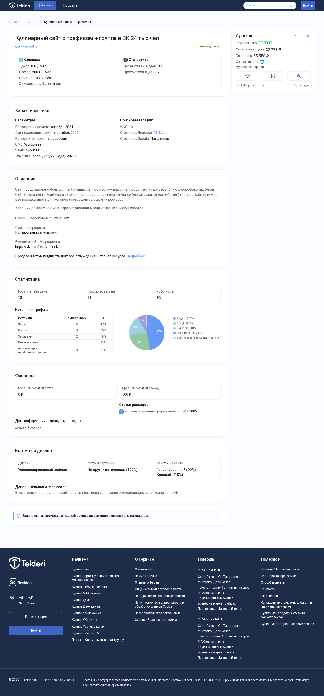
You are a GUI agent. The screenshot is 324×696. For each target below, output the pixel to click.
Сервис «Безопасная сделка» (156, 619)
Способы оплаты (273, 582)
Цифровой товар (230, 608)
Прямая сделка (146, 576)
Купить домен (82, 600)
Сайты (32, 22)
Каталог (15, 22)
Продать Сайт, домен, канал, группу (98, 640)
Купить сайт (80, 569)
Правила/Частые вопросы (280, 569)
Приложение (207, 608)
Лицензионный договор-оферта (158, 589)
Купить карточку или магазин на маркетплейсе (95, 578)
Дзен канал (221, 582)
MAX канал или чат (212, 593)
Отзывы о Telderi (147, 582)
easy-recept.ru (26, 46)
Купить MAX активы (86, 593)
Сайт (201, 576)
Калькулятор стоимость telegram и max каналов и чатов (286, 604)
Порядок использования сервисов (160, 596)
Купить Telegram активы (90, 586)
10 (131, 127)
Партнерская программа (279, 576)
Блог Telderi (269, 596)
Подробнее (136, 256)
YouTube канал (229, 576)
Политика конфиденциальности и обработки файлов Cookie (159, 604)
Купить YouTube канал (88, 626)
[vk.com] (12, 597)
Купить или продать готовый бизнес (287, 624)
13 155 (158, 133)
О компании (143, 569)
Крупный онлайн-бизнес (215, 598)
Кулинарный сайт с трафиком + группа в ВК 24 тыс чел (87, 38)
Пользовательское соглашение (158, 613)
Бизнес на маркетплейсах (217, 603)
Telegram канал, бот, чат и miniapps (223, 587)
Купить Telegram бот (87, 633)
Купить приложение (86, 613)
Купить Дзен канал (86, 606)
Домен (211, 576)
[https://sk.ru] (21, 585)
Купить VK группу (84, 619)
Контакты (268, 589)
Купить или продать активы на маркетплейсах (283, 615)
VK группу (205, 582)
